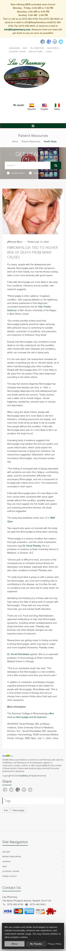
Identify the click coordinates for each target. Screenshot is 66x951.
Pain (6, 810)
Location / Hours (17, 51)
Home (15, 141)
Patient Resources (31, 141)
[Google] (48, 41)
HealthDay (23, 775)
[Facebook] (42, 41)
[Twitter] (61, 41)
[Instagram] (55, 41)
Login (48, 51)
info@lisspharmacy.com (17, 29)
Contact (6, 861)
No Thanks (36, 944)
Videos (37, 173)
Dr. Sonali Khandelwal (18, 654)
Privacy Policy (9, 876)
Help (25, 48)
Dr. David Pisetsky (32, 545)
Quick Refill (53, 48)
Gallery (6, 851)
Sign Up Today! (36, 51)
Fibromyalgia (18, 810)
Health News (18, 173)
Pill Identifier (37, 48)
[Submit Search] (55, 165)
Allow (14, 944)
